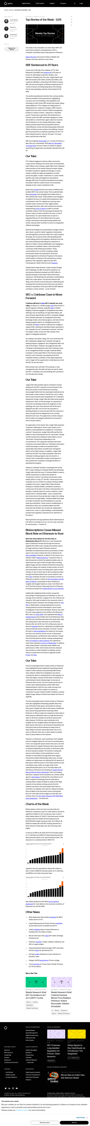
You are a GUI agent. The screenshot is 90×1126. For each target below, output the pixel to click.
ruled (52, 306)
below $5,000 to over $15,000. (53, 589)
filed (51, 308)
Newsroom (7, 1060)
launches (36, 964)
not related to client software (39, 641)
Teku (35, 655)
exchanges (33, 194)
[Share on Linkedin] (78, 22)
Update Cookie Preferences (14, 1095)
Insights (52, 3)
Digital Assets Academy (33, 1072)
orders (37, 954)
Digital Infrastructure (32, 1035)
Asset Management (32, 1033)
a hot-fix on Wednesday (48, 643)
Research (11, 10)
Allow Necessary (45, 1123)
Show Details (80, 1118)
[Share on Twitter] (78, 16)
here (30, 577)
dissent (54, 263)
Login (81, 3)
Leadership (7, 1055)
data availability (31, 555)
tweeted (35, 626)
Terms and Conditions (55, 1093)
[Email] (78, 25)
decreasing (36, 777)
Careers (6, 1057)
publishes (36, 930)
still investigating (39, 631)
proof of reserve (41, 209)
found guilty (43, 141)
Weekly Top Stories (11, 49)
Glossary (28, 1080)
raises (47, 936)
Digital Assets (26, 3)
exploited (53, 917)
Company (63, 3)
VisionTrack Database (32, 1077)
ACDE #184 (39, 615)
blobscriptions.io (42, 558)
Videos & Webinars (31, 1060)
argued (36, 190)
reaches (39, 942)
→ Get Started (8, 1072)
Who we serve (8, 1053)
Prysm (28, 655)
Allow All (74, 1123)
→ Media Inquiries (9, 1075)
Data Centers (40, 3)
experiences (44, 960)
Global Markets (30, 1030)
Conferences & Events (11, 1062)
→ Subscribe (30, 1062)
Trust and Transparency (33, 1075)
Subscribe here (31, 57)
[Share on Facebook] (78, 19)
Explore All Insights (31, 1050)
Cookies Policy (22, 1110)
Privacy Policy (70, 1093)
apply (37, 950)
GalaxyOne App (30, 1038)
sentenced (47, 73)
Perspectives (30, 1055)
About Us (7, 1050)
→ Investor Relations (10, 1077)
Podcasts (28, 1057)
